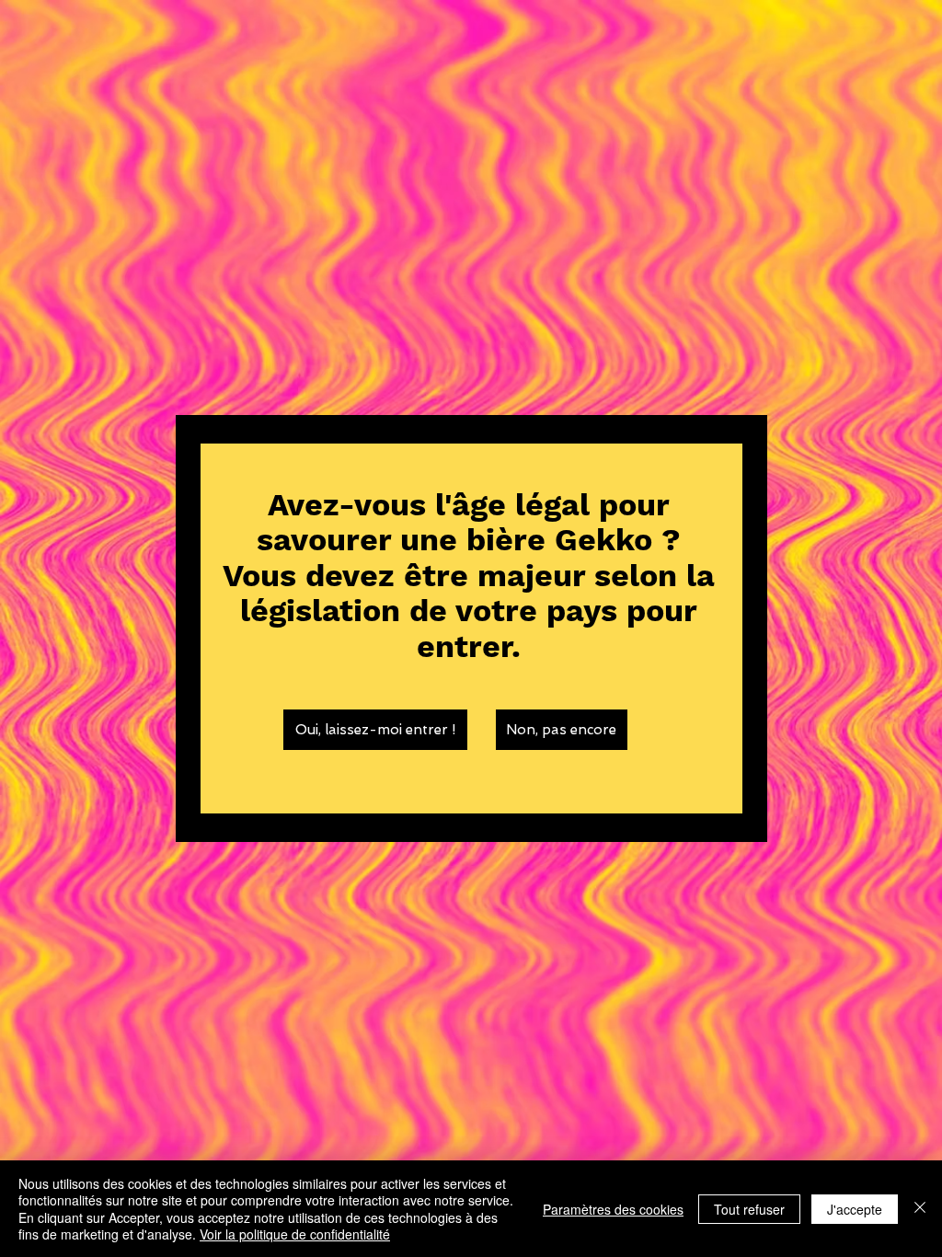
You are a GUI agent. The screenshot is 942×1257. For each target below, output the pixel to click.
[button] (375, 729)
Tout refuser (749, 1209)
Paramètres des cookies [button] (613, 1209)
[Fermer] (920, 1208)
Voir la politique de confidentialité (295, 1234)
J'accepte (854, 1209)
